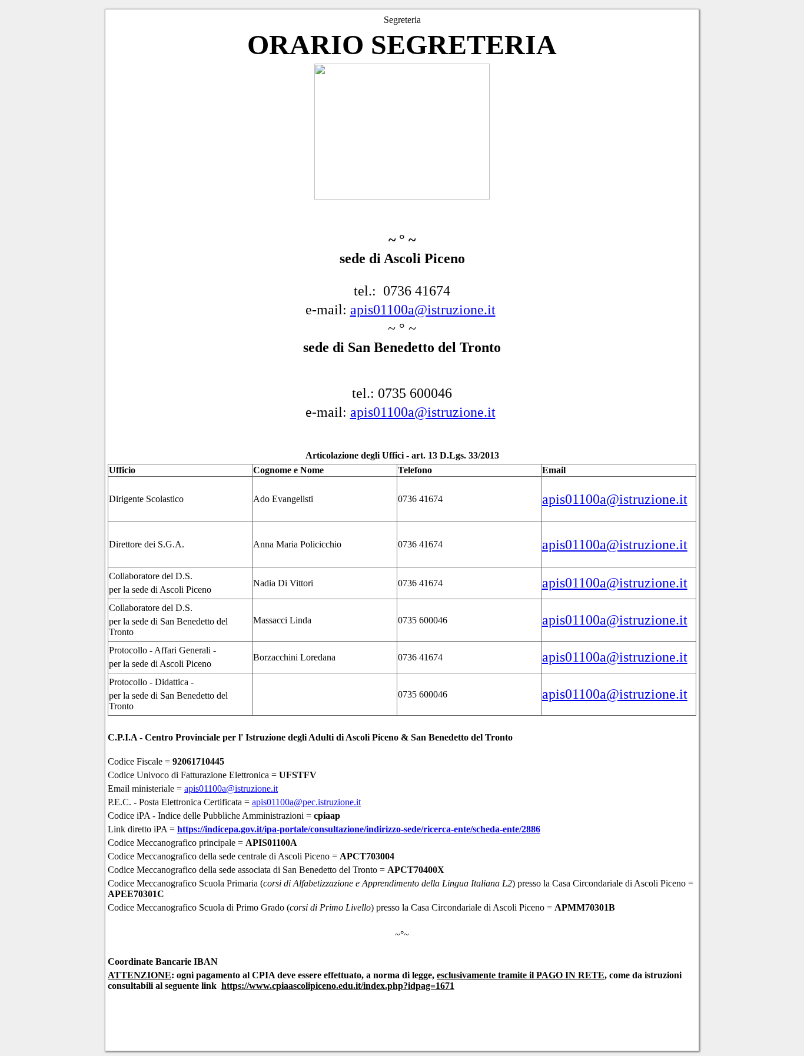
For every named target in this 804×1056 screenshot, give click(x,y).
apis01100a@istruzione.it (423, 309)
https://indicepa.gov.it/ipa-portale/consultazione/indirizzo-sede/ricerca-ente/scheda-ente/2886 (358, 829)
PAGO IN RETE (570, 975)
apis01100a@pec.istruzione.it (306, 802)
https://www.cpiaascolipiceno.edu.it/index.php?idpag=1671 (337, 986)
